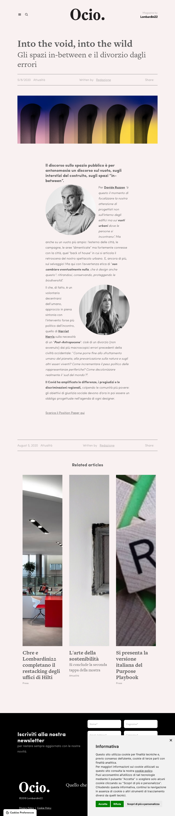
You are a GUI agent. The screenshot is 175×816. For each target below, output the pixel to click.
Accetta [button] (102, 804)
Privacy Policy (26, 808)
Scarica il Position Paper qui (65, 412)
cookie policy (143, 770)
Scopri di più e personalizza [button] (143, 804)
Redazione (103, 80)
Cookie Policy (44, 808)
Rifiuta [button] (117, 804)
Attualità (39, 80)
